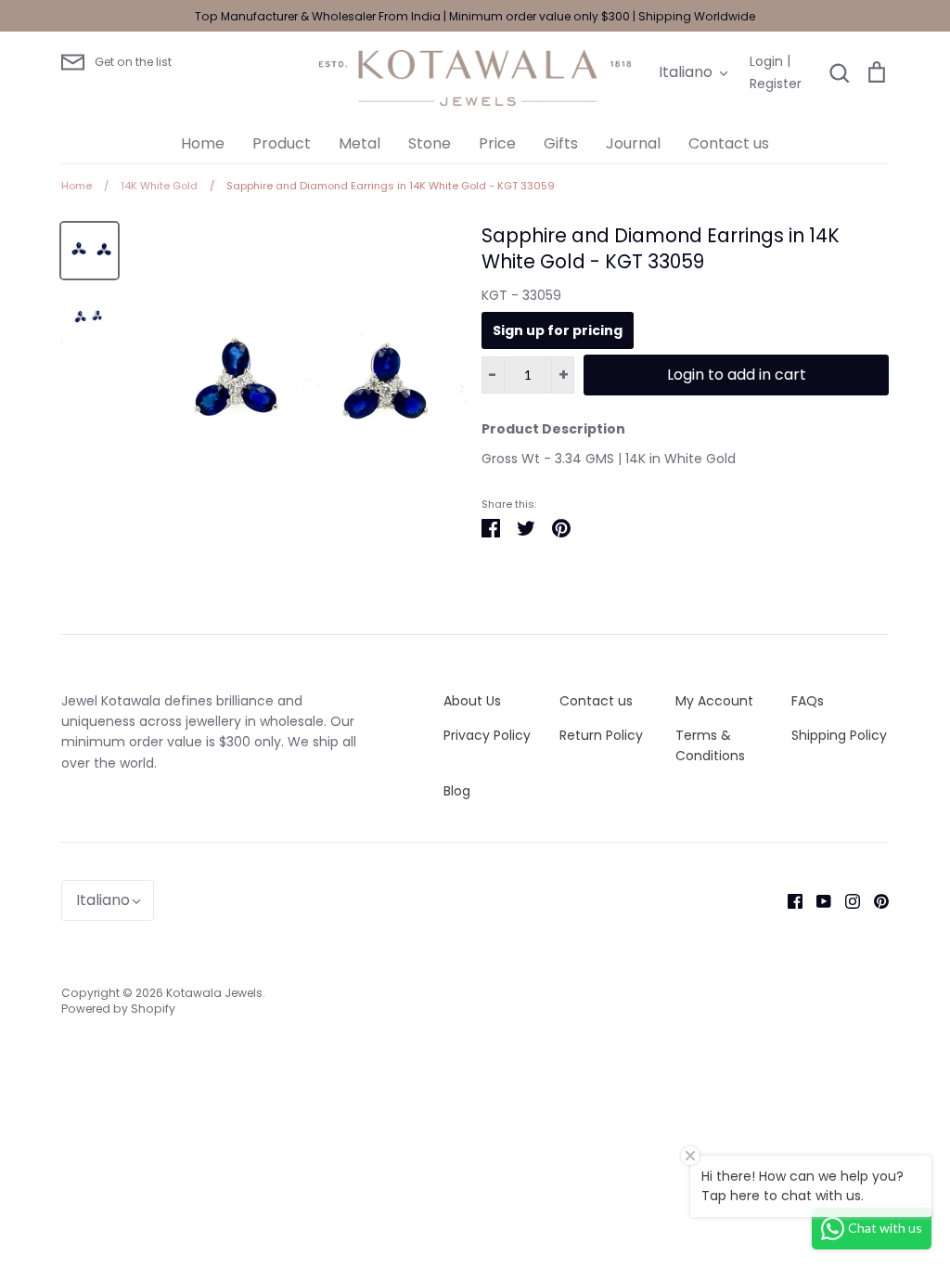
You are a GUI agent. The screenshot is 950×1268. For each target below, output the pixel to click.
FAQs (807, 701)
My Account (714, 701)
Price (497, 143)
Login (766, 61)
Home (203, 143)
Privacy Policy (487, 735)
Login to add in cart (736, 374)
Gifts (561, 143)
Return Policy (601, 735)
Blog (456, 791)
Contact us (728, 143)
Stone (429, 143)
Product (281, 143)
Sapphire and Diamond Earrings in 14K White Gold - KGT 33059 (660, 249)
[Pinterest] (874, 900)
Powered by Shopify (118, 1008)
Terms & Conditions (710, 745)
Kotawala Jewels (214, 993)
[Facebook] (788, 900)
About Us (472, 701)
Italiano (685, 72)
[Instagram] (845, 900)
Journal (633, 143)
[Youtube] (816, 900)
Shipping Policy (839, 735)
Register (776, 83)
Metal (359, 143)
